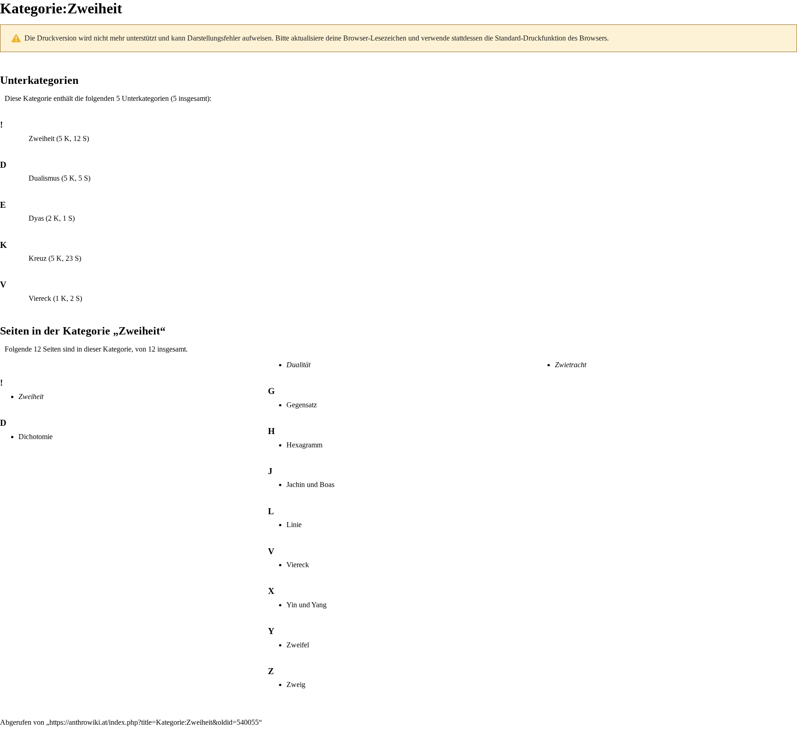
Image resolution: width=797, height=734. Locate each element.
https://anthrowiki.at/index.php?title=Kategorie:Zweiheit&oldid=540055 (154, 722)
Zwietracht (570, 365)
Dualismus (44, 178)
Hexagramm (304, 445)
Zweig (295, 684)
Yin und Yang (306, 605)
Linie (294, 524)
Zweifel (297, 645)
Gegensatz (301, 405)
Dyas (36, 218)
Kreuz (38, 258)
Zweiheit (41, 138)
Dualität (298, 365)
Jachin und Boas (310, 484)
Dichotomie (35, 436)
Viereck (40, 298)
